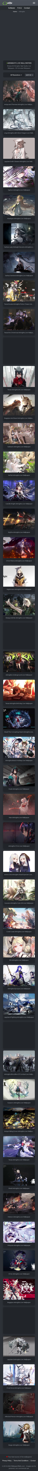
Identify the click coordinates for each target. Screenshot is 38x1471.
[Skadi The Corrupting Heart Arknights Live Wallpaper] (19, 718)
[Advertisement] (19, 35)
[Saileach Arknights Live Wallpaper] (19, 433)
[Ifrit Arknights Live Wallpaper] (19, 947)
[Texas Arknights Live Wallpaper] (19, 1146)
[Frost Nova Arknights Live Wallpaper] (19, 1375)
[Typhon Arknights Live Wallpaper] (19, 177)
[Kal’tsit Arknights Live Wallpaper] (19, 462)
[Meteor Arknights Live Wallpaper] (19, 1203)
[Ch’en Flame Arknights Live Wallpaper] (19, 547)
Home (15, 11)
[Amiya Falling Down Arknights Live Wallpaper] (19, 1118)
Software (11, 8)
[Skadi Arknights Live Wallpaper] (19, 1175)
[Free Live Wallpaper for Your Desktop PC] (7, 3)
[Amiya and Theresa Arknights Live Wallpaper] (19, 91)
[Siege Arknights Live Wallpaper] (19, 1432)
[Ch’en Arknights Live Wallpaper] (19, 1260)
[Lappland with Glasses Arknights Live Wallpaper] (19, 148)
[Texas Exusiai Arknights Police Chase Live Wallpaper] (19, 291)
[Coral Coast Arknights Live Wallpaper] (19, 918)
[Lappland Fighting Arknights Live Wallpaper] (19, 1004)
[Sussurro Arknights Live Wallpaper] (19, 1089)
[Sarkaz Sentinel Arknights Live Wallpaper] (19, 262)
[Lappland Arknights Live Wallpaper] (19, 1346)
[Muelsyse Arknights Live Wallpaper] (19, 205)
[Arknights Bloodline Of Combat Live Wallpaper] (19, 1061)
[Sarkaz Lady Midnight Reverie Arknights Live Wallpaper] (19, 234)
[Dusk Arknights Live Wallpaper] (19, 776)
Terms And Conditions (21, 1460)
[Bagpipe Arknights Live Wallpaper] (19, 1289)
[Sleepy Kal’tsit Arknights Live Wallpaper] (19, 604)
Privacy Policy (7, 1460)
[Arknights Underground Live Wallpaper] (19, 661)
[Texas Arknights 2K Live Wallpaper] (19, 376)
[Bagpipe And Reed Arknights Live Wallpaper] (19, 405)
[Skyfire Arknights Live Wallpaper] (19, 519)
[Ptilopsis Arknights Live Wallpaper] (19, 1232)
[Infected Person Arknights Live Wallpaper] (19, 1403)
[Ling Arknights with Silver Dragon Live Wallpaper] (19, 119)
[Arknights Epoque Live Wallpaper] (19, 975)
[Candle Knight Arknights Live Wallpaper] (19, 490)
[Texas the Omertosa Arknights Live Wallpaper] (19, 319)
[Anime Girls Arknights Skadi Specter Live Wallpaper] (19, 861)
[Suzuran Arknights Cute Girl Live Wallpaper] (19, 890)
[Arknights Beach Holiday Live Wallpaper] (19, 747)
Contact (27, 8)
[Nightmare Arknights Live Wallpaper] (19, 576)
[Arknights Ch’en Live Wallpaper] (19, 833)
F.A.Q (19, 8)
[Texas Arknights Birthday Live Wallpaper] (19, 690)
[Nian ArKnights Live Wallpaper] (19, 804)
